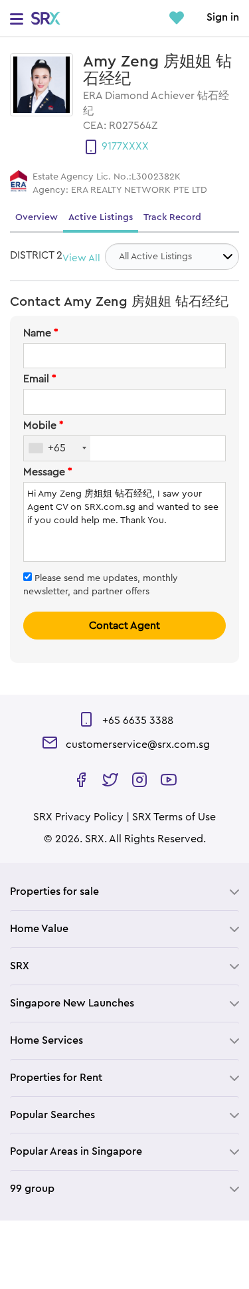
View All (81, 258)
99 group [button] (32, 1188)
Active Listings (100, 217)
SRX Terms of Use (174, 817)
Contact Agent (124, 625)
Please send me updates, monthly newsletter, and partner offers (100, 585)
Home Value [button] (39, 928)
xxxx (135, 146)
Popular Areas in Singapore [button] (76, 1151)
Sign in (223, 17)
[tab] (124, 892)
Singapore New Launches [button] (72, 1003)
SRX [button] (19, 966)
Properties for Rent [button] (56, 1077)
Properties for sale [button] (54, 891)
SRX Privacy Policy (78, 817)
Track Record (172, 217)
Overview (36, 217)
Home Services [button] (46, 1040)
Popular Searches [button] (52, 1115)
